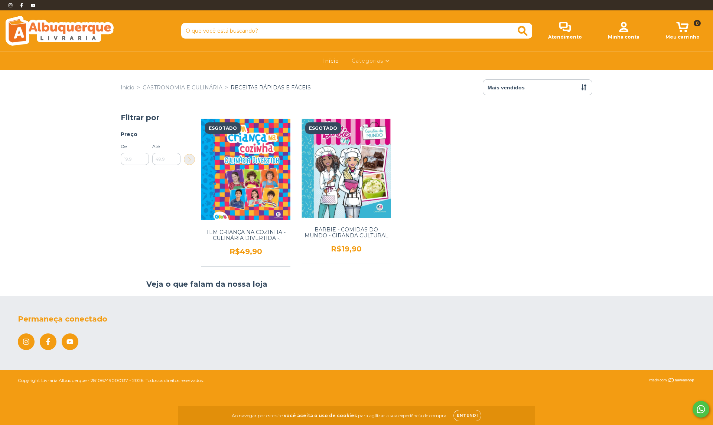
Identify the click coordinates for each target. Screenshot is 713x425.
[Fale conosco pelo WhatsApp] (701, 409)
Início (331, 60)
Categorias (368, 60)
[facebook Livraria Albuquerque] (22, 5)
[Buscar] (522, 31)
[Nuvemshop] (672, 381)
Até (156, 146)
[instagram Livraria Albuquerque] (11, 5)
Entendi (467, 415)
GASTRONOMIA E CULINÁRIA (182, 87)
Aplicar (189, 159)
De (124, 146)
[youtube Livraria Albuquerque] (33, 5)
